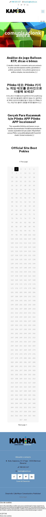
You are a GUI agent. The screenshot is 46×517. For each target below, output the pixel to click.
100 (25, 235)
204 (34, 305)
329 (29, 391)
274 (25, 354)
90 (34, 227)
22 (25, 181)
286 (25, 362)
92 (16, 231)
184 (25, 292)
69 (21, 214)
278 (16, 358)
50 (16, 202)
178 (25, 288)
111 (20, 243)
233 (29, 325)
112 (25, 243)
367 (20, 420)
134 (16, 259)
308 (16, 379)
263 (29, 346)
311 (29, 379)
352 (25, 407)
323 (29, 387)
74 (16, 218)
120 (34, 247)
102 (34, 235)
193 (12, 301)
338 (16, 399)
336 (34, 395)
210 (34, 309)
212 (16, 313)
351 (20, 407)
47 (30, 198)
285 (20, 362)
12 (34, 173)
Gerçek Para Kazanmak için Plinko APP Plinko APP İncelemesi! (24, 118)
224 (16, 321)
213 (20, 313)
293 (29, 366)
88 (25, 227)
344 (16, 403)
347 (29, 403)
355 (12, 411)
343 (12, 403)
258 (34, 342)
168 (34, 280)
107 (29, 239)
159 (20, 276)
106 (25, 239)
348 (34, 403)
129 (20, 255)
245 (29, 333)
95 (30, 231)
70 (25, 214)
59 (30, 206)
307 (12, 379)
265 (12, 350)
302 (16, 375)
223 (12, 321)
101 (29, 235)
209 (29, 309)
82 (25, 222)
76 (25, 218)
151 (12, 272)
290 (16, 366)
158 (16, 276)
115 (12, 247)
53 (30, 202)
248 (16, 338)
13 (12, 177)
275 (29, 354)
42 (34, 194)
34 (25, 190)
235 (12, 329)
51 (21, 202)
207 (20, 309)
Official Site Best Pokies (24, 149)
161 (29, 276)
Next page (21, 425)
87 (21, 227)
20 (16, 181)
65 (30, 210)
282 (34, 358)
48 (34, 198)
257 (29, 342)
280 (25, 358)
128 (16, 255)
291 (20, 366)
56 (16, 206)
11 (30, 173)
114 (34, 243)
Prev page (24, 162)
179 (29, 288)
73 (12, 218)
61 (12, 210)
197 (29, 301)
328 (25, 391)
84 (34, 222)
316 (25, 383)
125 (29, 251)
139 (12, 264)
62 (16, 210)
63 (21, 210)
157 (12, 276)
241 (12, 333)
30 (34, 185)
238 (25, 329)
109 (12, 243)
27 (21, 185)
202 (25, 305)
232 (25, 325)
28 (25, 185)
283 (12, 362)
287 (29, 362)
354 (34, 407)
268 (25, 350)
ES (41, 21)
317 (29, 383)
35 (30, 190)
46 (25, 198)
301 (12, 375)
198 (34, 301)
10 (25, 173)
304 (25, 375)
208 (25, 309)
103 (12, 239)
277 (12, 358)
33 (21, 190)
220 (25, 317)
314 (16, 383)
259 (12, 346)
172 (25, 284)
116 (16, 247)
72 (34, 214)
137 (29, 259)
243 (20, 333)
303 (20, 375)
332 (16, 395)
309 (20, 379)
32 (16, 190)
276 (34, 354)
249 (20, 338)
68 (16, 214)
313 (12, 383)
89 (30, 227)
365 (29, 416)
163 (12, 280)
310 (25, 379)
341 (29, 399)
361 (12, 416)
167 (29, 280)
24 (34, 181)
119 (29, 247)
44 (16, 198)
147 (20, 268)
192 (34, 296)
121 (12, 251)
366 (34, 416)
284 (16, 362)
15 (21, 177)
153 (20, 272)
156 (34, 272)
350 (16, 407)
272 (16, 354)
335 (29, 395)
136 (25, 259)
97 (12, 235)
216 (34, 313)
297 (20, 370)
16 (25, 177)
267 (20, 350)
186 (34, 292)
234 (34, 325)
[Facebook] (18, 5)
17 (30, 177)
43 (12, 198)
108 (34, 239)
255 (20, 342)
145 (12, 268)
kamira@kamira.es (30, 2)
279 (20, 358)
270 (34, 350)
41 (30, 194)
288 (34, 362)
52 (25, 202)
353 (29, 407)
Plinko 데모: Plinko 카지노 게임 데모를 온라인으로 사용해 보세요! (24, 88)
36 (34, 190)
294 (34, 366)
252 (34, 338)
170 (16, 284)
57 (21, 206)
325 (12, 391)
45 (21, 198)
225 (20, 321)
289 (12, 366)
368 (25, 420)
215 (29, 313)
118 (25, 247)
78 (34, 218)
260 (16, 346)
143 (29, 264)
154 (25, 272)
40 (25, 194)
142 (25, 264)
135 (20, 259)
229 (12, 325)
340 (25, 399)
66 (34, 210)
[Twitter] (21, 5)
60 (34, 206)
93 (21, 231)
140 (16, 264)
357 (20, 411)
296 (16, 370)
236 (16, 329)
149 (29, 268)
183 (20, 292)
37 (12, 194)
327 (20, 391)
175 (12, 288)
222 (34, 317)
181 (12, 292)
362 (16, 416)
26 (16, 185)
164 (16, 280)
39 (21, 194)
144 (34, 264)
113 (29, 243)
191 (29, 296)
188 (16, 296)
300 (34, 370)
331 (12, 395)
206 (16, 309)
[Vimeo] (24, 5)
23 (30, 181)
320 (16, 387)
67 (12, 214)
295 (12, 370)
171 (20, 284)
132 (34, 255)
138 (34, 259)
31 (12, 190)
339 (20, 399)
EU (44, 21)
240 (34, 329)
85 (12, 227)
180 (34, 288)
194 (16, 301)
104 (16, 239)
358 (25, 411)
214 (25, 313)
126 (34, 251)
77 (30, 218)
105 (20, 239)
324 (34, 387)
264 (34, 346)
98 (16, 235)
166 (25, 280)
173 (29, 284)
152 (16, 272)
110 (16, 243)
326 (16, 391)
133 (12, 259)
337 (12, 399)
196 (25, 301)
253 (12, 342)
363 (20, 416)
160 (25, 276)
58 (25, 206)
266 (16, 350)
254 (16, 342)
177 (20, 288)
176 (16, 288)
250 (25, 338)
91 (12, 231)
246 (34, 333)
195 (20, 301)
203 (29, 305)
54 (34, 202)
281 (29, 358)
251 (29, 338)
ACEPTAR (3, 514)
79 (12, 222)
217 (12, 317)
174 (34, 284)
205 (12, 309)
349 (12, 407)
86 (16, 227)
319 (12, 387)
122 (16, 251)
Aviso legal (23, 497)
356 (16, 411)
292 (25, 366)
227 (29, 321)
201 (20, 305)
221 (29, 317)
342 (34, 399)
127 (12, 255)
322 (25, 387)
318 (34, 383)
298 (25, 370)
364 (25, 416)
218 (16, 317)
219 (20, 317)
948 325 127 (16, 2)
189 (20, 296)
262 (25, 346)
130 (25, 255)
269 (29, 350)
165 (20, 280)
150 (34, 268)
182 (16, 292)
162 (34, 276)
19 (12, 181)
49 (12, 202)
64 (25, 210)
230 (16, 325)
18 (34, 177)
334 (25, 395)
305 (29, 375)
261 (20, 346)
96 (34, 231)
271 (12, 354)
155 (29, 272)
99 (21, 235)
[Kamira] (23, 10)
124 (25, 251)
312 (34, 379)
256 (25, 342)
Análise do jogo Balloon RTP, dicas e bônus (24, 59)
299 (29, 370)
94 (25, 231)
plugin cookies (37, 510)
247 (12, 338)
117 (20, 247)
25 (12, 185)
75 (21, 218)
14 (16, 177)
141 (20, 264)
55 (12, 206)
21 (21, 181)
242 (16, 333)
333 (20, 395)
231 (20, 325)
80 (16, 222)
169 (12, 284)
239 (29, 329)
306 (34, 375)
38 (16, 194)
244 (25, 333)
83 (30, 222)
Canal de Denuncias (23, 481)
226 (25, 321)
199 (12, 305)
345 (20, 403)
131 (29, 255)
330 (34, 391)
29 (30, 185)
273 (20, 354)
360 (34, 411)
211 (12, 313)
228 (34, 321)
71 (30, 214)
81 (21, 222)
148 (25, 268)
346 (25, 403)
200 (16, 305)
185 (29, 292)
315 (20, 383)
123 (20, 251)
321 (20, 387)
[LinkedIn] (27, 5)
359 (29, 411)
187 (12, 296)
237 (20, 329)
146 (16, 268)
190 (25, 296)
